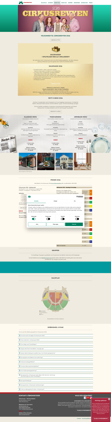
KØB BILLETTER (55, 40)
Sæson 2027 (64, 2)
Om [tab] (75, 201)
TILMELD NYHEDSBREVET (84, 410)
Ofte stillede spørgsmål (24, 407)
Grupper (70, 2)
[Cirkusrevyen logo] (25, 2)
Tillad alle (74, 224)
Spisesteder (77, 2)
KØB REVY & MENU (55, 111)
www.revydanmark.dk (24, 414)
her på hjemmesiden (56, 183)
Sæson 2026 (57, 2)
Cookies (79, 418)
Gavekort (50, 2)
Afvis (37, 224)
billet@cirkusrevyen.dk (47, 257)
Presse (90, 2)
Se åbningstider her (23, 406)
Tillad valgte (55, 224)
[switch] (48, 219)
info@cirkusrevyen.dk (27, 409)
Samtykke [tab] (36, 201)
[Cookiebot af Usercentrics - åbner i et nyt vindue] (77, 197)
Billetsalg (44, 2)
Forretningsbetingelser (87, 418)
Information (84, 2)
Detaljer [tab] (55, 201)
